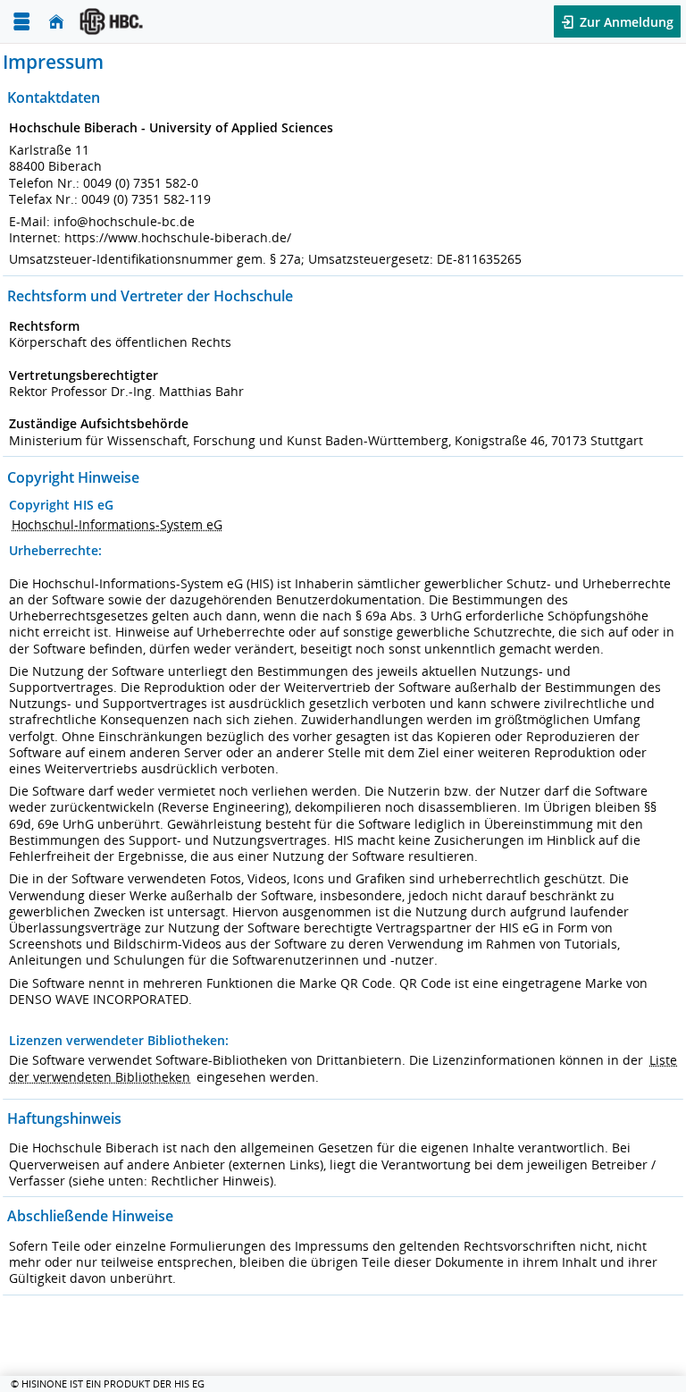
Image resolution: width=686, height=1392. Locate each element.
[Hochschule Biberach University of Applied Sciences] (175, 21)
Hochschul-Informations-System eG (117, 524)
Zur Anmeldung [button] (624, 21)
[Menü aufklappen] (21, 22)
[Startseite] (56, 22)
